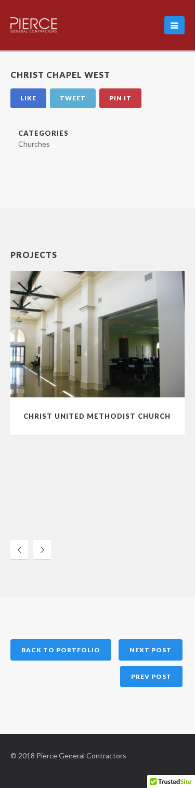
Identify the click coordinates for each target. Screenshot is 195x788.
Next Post (150, 650)
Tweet (73, 98)
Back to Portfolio (60, 650)
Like (28, 98)
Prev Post (151, 676)
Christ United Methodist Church (97, 416)
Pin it (120, 98)
